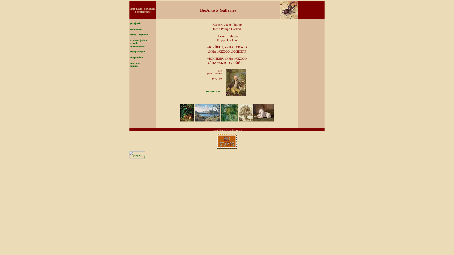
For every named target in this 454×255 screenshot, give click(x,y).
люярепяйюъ (136, 57)
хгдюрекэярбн (137, 51)
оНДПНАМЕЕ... (214, 91)
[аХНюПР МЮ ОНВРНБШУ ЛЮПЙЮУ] (227, 147)
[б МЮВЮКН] (289, 18)
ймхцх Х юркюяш (139, 34)
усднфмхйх (136, 23)
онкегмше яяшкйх (134, 64)
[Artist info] (236, 95)
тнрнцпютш (136, 29)
